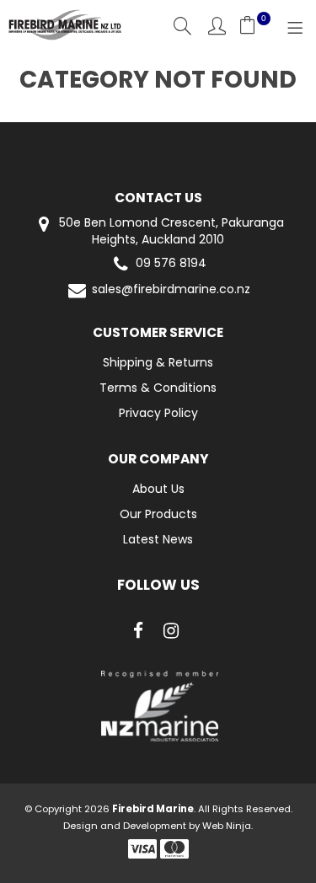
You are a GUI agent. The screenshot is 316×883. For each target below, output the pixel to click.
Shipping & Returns (158, 362)
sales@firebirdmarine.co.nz (171, 289)
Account (217, 26)
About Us (158, 488)
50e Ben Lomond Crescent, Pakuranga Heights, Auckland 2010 (170, 231)
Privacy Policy (158, 412)
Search (182, 26)
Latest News (158, 539)
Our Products (158, 514)
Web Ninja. (227, 825)
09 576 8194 (171, 263)
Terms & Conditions (158, 387)
